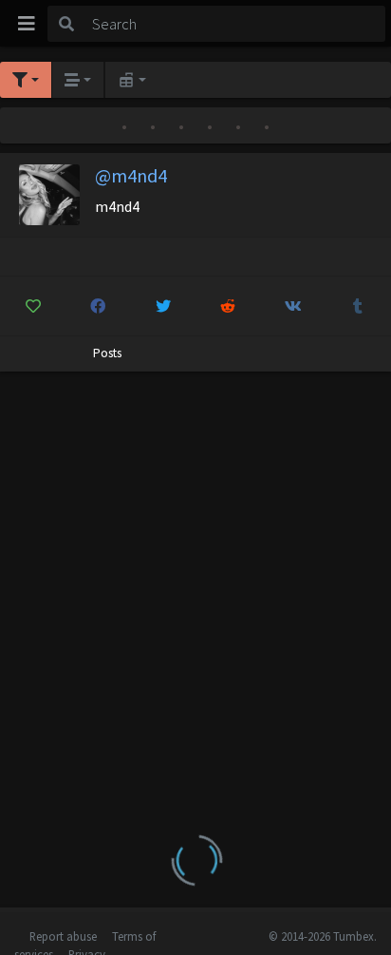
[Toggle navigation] (26, 24)
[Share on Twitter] (163, 306)
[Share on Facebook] (98, 306)
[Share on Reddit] (229, 306)
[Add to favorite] (33, 306)
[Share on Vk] (293, 306)
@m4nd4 (131, 175)
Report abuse (63, 936)
